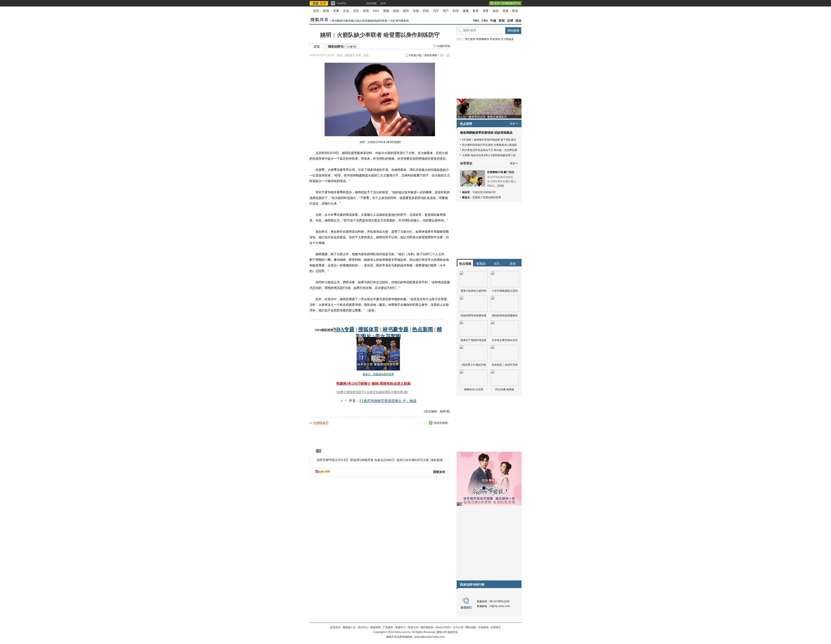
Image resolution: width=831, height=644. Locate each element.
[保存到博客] (441, 423)
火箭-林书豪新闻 (399, 20)
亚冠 (502, 20)
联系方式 (413, 627)
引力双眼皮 (507, 39)
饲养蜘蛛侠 (482, 39)
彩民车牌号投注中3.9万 (332, 460)
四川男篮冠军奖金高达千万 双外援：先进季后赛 (489, 150)
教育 (476, 11)
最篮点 (466, 197)
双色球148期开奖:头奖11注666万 (372, 460)
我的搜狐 (371, 3)
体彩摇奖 (437, 460)
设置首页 (335, 627)
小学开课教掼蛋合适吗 (505, 290)
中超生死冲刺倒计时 (484, 192)
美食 (505, 11)
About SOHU (443, 627)
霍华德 (348, 175)
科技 (426, 11)
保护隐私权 (426, 627)
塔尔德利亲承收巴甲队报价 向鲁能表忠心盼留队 (489, 144)
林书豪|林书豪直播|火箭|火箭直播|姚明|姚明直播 (359, 20)
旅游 (496, 11)
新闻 (326, 11)
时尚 (456, 11)
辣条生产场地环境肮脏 (473, 340)
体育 (366, 11)
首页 (316, 11)
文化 (346, 11)
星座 (515, 11)
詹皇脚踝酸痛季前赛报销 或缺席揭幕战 (486, 132)
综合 (518, 20)
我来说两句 (342, 46)
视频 (386, 11)
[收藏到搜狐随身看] (430, 423)
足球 (510, 20)
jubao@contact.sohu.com (430, 636)
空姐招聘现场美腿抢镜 (473, 315)
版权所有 (453, 632)
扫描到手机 (443, 46)
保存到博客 (430, 55)
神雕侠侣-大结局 (473, 389)
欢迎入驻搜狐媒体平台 (507, 3)
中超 (493, 20)
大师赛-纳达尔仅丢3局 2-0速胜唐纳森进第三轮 (489, 155)
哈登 (400, 158)
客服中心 (400, 627)
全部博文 (496, 627)
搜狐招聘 (375, 627)
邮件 (383, 3)
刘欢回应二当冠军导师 (505, 364)
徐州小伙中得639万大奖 (412, 460)
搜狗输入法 (349, 627)
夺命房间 (495, 39)
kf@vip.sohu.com (500, 606)
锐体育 (466, 192)
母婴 (486, 11)
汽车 (436, 11)
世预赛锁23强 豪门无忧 (500, 172)
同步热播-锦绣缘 (504, 389)
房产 (446, 11)
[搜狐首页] (319, 3)
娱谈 (396, 11)
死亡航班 (470, 39)
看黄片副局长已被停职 (473, 290)
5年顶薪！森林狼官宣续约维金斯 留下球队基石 (489, 139)
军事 (336, 11)
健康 (466, 11)
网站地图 (470, 627)
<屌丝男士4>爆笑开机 (473, 364)
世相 (416, 11)
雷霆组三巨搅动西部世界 (486, 197)
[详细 (500, 185)
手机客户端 (414, 55)
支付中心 (363, 627)
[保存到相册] (393, 142)
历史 (356, 11)
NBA (376, 11)
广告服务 (388, 627)
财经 (406, 11)
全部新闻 (483, 627)
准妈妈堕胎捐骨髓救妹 (505, 315)
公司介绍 (458, 627)
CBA (485, 20)
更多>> (514, 123)
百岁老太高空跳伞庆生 (505, 340)
